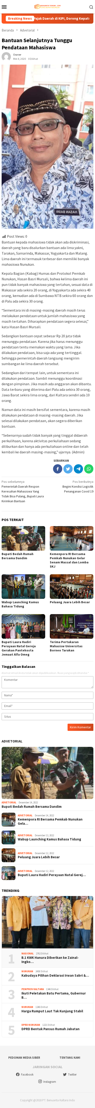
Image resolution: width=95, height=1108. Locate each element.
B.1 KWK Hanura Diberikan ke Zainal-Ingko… (50, 960)
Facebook (27, 1074)
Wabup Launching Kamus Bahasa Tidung (20, 604)
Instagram (49, 1082)
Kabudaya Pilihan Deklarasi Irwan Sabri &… (55, 975)
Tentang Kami (69, 1058)
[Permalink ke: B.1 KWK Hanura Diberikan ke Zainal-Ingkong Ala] (47, 922)
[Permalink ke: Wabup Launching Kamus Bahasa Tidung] (23, 586)
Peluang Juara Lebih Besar (70, 602)
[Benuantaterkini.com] (47, 6)
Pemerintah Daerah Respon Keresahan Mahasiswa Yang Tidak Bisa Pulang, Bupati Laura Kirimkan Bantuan (23, 491)
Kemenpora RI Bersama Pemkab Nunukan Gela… (50, 821)
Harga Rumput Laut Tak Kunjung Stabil (52, 1011)
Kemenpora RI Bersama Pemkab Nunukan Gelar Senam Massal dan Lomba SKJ (69, 560)
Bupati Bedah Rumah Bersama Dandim (17, 556)
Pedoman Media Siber (24, 1058)
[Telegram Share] (78, 469)
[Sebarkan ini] (57, 469)
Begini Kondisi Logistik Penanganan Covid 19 (77, 486)
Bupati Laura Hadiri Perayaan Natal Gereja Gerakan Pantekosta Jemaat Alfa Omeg (19, 648)
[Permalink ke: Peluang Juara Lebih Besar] (71, 586)
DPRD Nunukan (30, 1024)
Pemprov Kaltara (32, 989)
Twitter (72, 1074)
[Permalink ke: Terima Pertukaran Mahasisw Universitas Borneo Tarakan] (71, 626)
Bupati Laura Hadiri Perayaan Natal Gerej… (52, 875)
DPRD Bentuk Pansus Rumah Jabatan (50, 1029)
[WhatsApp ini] (88, 469)
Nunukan (27, 971)
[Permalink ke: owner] (6, 56)
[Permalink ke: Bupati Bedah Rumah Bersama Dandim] (23, 538)
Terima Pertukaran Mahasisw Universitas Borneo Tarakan (66, 646)
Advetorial (12, 741)
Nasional (27, 953)
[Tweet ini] (68, 469)
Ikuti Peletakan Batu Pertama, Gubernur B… (53, 995)
